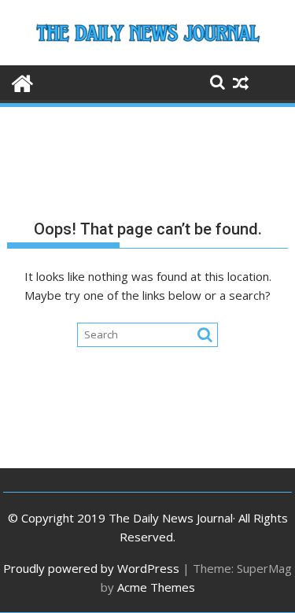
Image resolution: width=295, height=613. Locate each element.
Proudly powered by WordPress (91, 568)
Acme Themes (156, 587)
